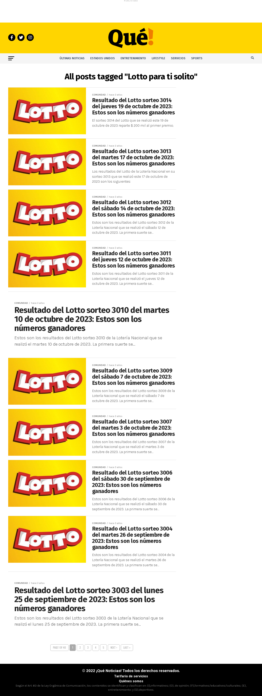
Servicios (178, 58)
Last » (126, 647)
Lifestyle (158, 58)
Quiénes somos (131, 681)
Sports (196, 58)
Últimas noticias (72, 58)
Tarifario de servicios (131, 676)
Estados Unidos (102, 58)
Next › (114, 647)
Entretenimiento (133, 58)
